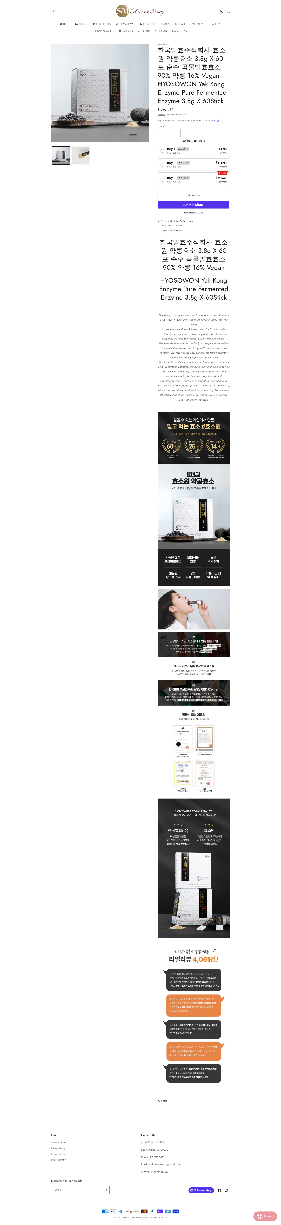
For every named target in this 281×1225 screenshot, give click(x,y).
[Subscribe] (105, 1190)
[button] (54, 11)
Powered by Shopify (158, 1217)
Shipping (161, 114)
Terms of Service (59, 1143)
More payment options (193, 212)
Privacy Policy (58, 1148)
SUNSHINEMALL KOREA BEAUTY (135, 1217)
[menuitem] (64, 24)
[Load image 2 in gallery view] (81, 155)
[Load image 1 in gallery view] (61, 155)
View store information (172, 230)
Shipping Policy (59, 1160)
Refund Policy (58, 1154)
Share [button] (164, 1101)
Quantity (162, 126)
